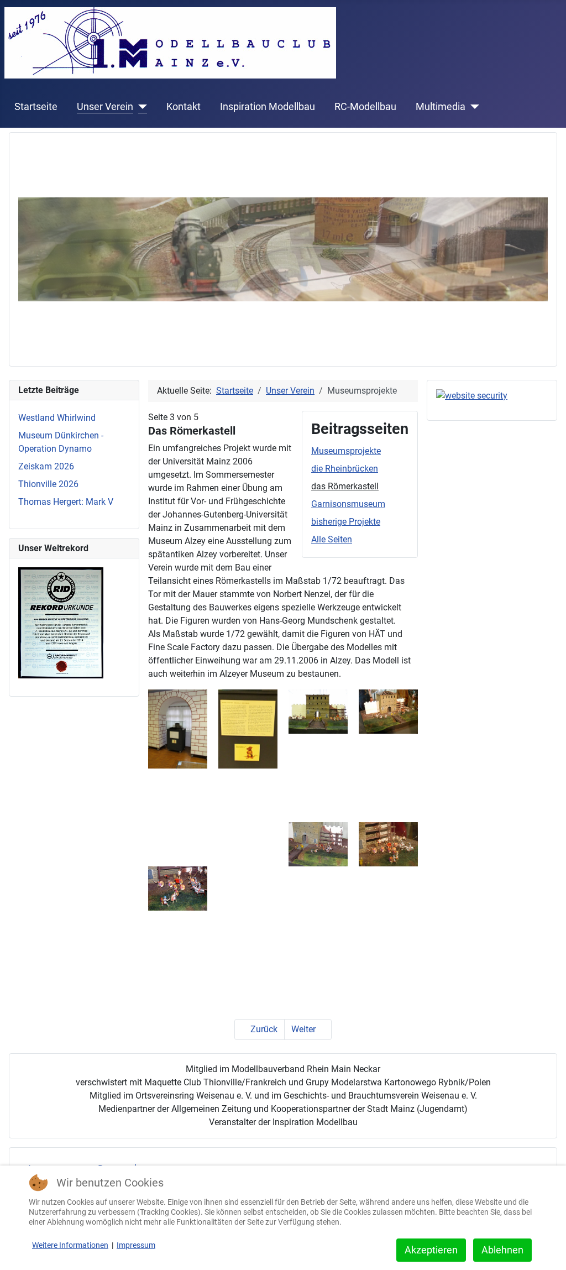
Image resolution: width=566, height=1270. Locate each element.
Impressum (136, 1245)
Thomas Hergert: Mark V (65, 501)
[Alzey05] (388, 843)
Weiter (304, 1029)
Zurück (262, 1029)
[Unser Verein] (140, 107)
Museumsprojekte (346, 451)
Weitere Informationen (70, 1245)
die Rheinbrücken (344, 468)
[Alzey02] (318, 710)
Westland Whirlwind (57, 417)
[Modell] (283, 248)
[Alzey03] (388, 710)
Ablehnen (502, 1250)
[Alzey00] (177, 728)
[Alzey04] (318, 843)
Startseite (35, 106)
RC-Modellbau (365, 106)
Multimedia (440, 106)
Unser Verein (105, 106)
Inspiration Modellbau (267, 106)
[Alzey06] (177, 887)
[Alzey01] (247, 728)
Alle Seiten (331, 539)
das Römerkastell (345, 486)
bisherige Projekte (345, 521)
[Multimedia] (472, 107)
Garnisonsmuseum (348, 504)
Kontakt (183, 106)
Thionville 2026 (48, 484)
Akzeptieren (431, 1250)
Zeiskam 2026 (46, 466)
